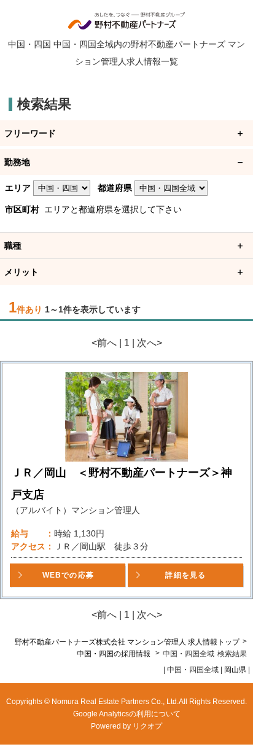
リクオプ (147, 726)
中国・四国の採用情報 (114, 653)
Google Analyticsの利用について (127, 714)
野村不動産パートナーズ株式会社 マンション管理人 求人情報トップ (127, 642)
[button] (67, 575)
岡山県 (235, 669)
